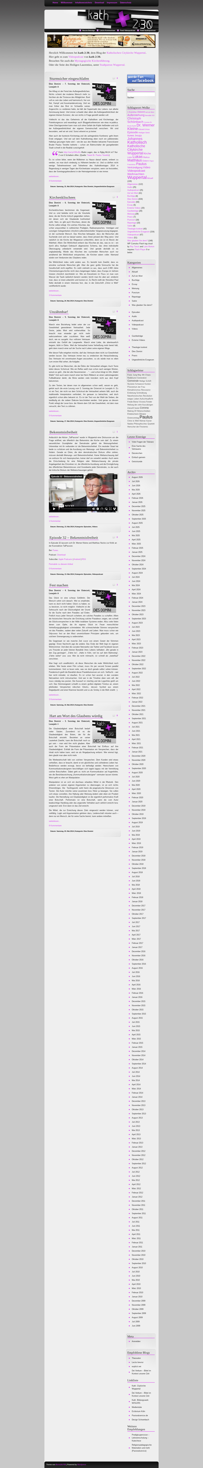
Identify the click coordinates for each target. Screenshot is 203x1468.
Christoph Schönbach (135, 120)
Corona (146, 122)
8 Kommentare (55, 825)
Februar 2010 (137, 1292)
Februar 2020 (137, 797)
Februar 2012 (137, 1193)
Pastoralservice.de (140, 1415)
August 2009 (137, 1317)
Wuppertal (137, 177)
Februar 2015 (137, 1043)
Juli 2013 (136, 1122)
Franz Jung (132, 375)
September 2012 (139, 1163)
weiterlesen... (54, 176)
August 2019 (137, 822)
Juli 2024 (136, 577)
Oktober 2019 (137, 814)
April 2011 (136, 1234)
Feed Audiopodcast (148, 30)
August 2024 (137, 573)
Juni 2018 (136, 881)
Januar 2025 (137, 552)
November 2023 (138, 610)
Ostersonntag (133, 418)
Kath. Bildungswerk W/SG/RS (140, 1401)
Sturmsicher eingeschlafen (69, 79)
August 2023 (137, 623)
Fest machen (58, 585)
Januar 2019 (137, 851)
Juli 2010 (136, 1272)
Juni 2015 (136, 1026)
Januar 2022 (137, 702)
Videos (94, 527)
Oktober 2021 (137, 714)
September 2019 (139, 818)
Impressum (112, 2)
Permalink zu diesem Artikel (61, 564)
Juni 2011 (136, 1226)
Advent (141, 112)
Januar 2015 (137, 1047)
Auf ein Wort (149, 112)
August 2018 (137, 872)
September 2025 (139, 519)
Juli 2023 (136, 627)
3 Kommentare (55, 295)
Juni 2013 (136, 1126)
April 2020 (136, 789)
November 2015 (138, 1005)
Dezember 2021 (138, 706)
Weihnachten (135, 174)
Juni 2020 (136, 781)
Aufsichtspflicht (146, 399)
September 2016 (139, 964)
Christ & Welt (133, 421)
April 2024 (136, 589)
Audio (129, 187)
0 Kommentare (55, 415)
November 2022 (138, 660)
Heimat (142, 421)
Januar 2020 (137, 802)
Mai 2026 (136, 490)
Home (55, 2)
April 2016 (136, 985)
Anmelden (136, 1341)
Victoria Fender (145, 402)
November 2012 (138, 1155)
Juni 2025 (136, 531)
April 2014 (136, 1084)
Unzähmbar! (58, 312)
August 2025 (137, 523)
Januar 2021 (137, 752)
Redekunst (132, 378)
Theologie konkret (135, 229)
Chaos (148, 375)
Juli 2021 (136, 727)
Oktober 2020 (137, 764)
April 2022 (136, 689)
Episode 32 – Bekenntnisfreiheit (73, 538)
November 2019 (138, 810)
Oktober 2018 (137, 864)
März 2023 (136, 643)
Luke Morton (149, 246)
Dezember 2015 (138, 1001)
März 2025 (136, 544)
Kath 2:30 (59, 14)
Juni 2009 (136, 1326)
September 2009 (139, 1313)
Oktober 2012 (137, 1159)
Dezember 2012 (138, 1151)
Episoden (87, 527)
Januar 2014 (137, 1097)
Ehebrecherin (133, 414)
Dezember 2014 (138, 1051)
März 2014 (136, 1089)
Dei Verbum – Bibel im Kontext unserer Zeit (141, 1372)
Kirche (147, 153)
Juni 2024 (136, 581)
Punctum (131, 220)
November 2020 (138, 760)
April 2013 (136, 1134)
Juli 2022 (136, 677)
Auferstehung (136, 115)
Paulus (141, 164)
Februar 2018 (137, 897)
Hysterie (130, 384)
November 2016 (138, 955)
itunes (130, 135)
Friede (130, 402)
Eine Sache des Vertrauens (138, 447)
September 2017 (139, 918)
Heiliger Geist (144, 133)
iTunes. (55, 550)
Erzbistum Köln (138, 1411)
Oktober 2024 (137, 564)
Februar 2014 (137, 1093)
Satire (129, 226)
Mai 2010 (136, 1280)
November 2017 (138, 910)
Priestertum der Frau (136, 387)
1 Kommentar (54, 521)
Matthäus (134, 160)
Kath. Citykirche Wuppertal (139, 1387)
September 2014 (139, 1064)
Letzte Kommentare (107, 30)
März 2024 (136, 594)
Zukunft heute (133, 408)
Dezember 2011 (138, 1201)
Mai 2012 (136, 1180)
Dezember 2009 (138, 1301)
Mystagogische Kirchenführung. (92, 60)
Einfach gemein (138, 457)
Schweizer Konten (143, 384)
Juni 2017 (136, 926)
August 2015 (137, 1018)
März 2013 (136, 1138)
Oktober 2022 (137, 664)
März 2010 (136, 1288)
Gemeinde (133, 380)
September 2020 (139, 768)
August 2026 (137, 477)
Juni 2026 (136, 485)
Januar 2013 (137, 1147)
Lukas (138, 157)
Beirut (135, 402)
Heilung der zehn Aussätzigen (140, 405)
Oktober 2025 (137, 515)
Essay (130, 205)
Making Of (131, 411)
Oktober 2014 (137, 1059)
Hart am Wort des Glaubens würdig (75, 716)
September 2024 (139, 569)
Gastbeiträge (132, 211)
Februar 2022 (137, 698)
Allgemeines (132, 184)
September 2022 (139, 668)
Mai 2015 (136, 1030)
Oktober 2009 (137, 1309)
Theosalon (136, 1358)
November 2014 (138, 1055)
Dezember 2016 (138, 951)
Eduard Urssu (144, 129)
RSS (84, 559)
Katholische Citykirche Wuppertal (136, 149)
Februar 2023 (137, 648)
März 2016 (136, 989)
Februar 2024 (137, 598)
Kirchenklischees (62, 197)
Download (99, 2)
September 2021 (139, 718)
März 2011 (136, 1238)
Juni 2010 (136, 1276)
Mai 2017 (136, 930)
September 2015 (139, 1014)
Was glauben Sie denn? (137, 240)
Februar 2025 (137, 548)
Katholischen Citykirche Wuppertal (126, 52)
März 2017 (136, 939)
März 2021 (136, 743)
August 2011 (137, 1217)
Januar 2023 (137, 652)
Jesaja (138, 135)
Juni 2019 (136, 831)
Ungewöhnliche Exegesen (104, 186)
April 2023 (136, 639)
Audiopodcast (133, 190)
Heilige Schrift (145, 381)
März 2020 (136, 793)
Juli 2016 (136, 972)
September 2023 (139, 619)
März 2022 (136, 693)
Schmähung (141, 393)
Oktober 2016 (137, 960)
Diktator (142, 414)
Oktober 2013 (137, 1109)
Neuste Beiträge (88, 30)
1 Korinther (132, 112)
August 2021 (137, 723)
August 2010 (137, 1267)
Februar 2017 (137, 943)
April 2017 (136, 935)
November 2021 (138, 710)
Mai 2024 (136, 585)
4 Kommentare (55, 181)
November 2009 (138, 1305)
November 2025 (138, 510)
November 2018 (138, 860)
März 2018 (136, 893)
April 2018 (136, 889)
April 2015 (136, 1034)
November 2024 (138, 560)
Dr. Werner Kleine (141, 127)
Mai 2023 (136, 635)
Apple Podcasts (65, 559)
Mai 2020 (136, 785)
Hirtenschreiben (143, 411)
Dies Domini (88, 186)
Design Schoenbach (140, 1420)
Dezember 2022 (138, 656)
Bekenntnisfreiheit (63, 432)
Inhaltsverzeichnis (83, 2)
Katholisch (137, 142)
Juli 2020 (136, 777)
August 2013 (137, 1118)
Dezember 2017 (138, 906)
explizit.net (136, 1366)
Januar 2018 (137, 901)
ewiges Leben (133, 399)
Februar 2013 (137, 1143)
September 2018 (139, 868)
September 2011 (139, 1213)
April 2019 (136, 839)
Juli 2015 (136, 1022)
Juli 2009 (136, 1321)
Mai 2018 (136, 885)
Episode (132, 132)
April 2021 (136, 739)
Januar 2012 (137, 1197)
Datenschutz (125, 2)
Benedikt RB (61, 1465)
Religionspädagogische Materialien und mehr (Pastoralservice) (142, 1448)
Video (146, 167)
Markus (146, 157)
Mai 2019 (136, 835)
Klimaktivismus (134, 390)
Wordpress (81, 1465)
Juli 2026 (136, 481)
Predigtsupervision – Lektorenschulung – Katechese (140, 1438)
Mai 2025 (136, 535)
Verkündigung (134, 167)
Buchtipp (131, 196)
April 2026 (136, 494)
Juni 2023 (136, 631)
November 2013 (138, 1105)
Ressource (145, 390)
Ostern (146, 161)
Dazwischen (137, 453)
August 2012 (137, 1168)
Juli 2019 (136, 827)
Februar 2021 (137, 747)
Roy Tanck (134, 246)
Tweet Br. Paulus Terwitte (98, 155)
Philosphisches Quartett (144, 424)
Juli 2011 (135, 1222)
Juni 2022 (136, 681)
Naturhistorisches (134, 396)
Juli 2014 (136, 1072)
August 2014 (137, 1068)
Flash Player (140, 249)
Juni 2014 (136, 1076)
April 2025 (136, 540)
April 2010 (136, 1284)
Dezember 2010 (138, 1251)
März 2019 (136, 843)
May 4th (141, 375)
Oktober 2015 (137, 1010)
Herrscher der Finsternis (137, 427)
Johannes (135, 139)
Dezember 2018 (138, 856)
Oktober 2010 (137, 1259)
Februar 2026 (137, 498)
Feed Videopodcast (127, 30)
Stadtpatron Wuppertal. (112, 64)
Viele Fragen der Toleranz (143, 442)
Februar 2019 (137, 847)
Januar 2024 (137, 602)
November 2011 (138, 1205)
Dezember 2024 (138, 556)
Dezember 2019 (138, 806)
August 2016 (137, 968)
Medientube (137, 1407)
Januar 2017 (137, 947)
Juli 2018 (136, 876)
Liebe (129, 157)
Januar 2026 (137, 502)
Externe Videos (134, 208)
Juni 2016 (136, 976)
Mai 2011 (136, 1230)
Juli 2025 (136, 527)
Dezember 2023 (138, 606)
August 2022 (137, 673)
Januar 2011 (137, 1247)
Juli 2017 (136, 922)
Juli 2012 (136, 1172)
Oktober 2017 (137, 914)
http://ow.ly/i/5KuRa (72, 152)
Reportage (131, 223)
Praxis (130, 217)
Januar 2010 (137, 1297)
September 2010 (139, 1263)
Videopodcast (76, 56)
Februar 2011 (137, 1242)
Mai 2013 (136, 1130)
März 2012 (136, 1188)
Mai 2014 (136, 1080)
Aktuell (150, 178)
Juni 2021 (136, 731)
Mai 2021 (136, 735)
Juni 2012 (136, 1176)
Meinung (131, 214)
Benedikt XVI (149, 115)
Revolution (147, 396)
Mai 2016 (136, 980)
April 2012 (136, 1184)
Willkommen (66, 2)
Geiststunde (137, 461)
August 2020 (137, 772)
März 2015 (136, 1039)
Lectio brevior (137, 1362)
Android (77, 559)
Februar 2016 (137, 993)
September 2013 (139, 1114)
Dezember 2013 (138, 1101)
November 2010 (138, 1255)
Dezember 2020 (138, 756)
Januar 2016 (137, 997)
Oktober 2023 (137, 614)
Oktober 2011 (137, 1209)
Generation (142, 378)
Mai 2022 (136, 685)
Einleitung (131, 393)
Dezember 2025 (138, 506)
